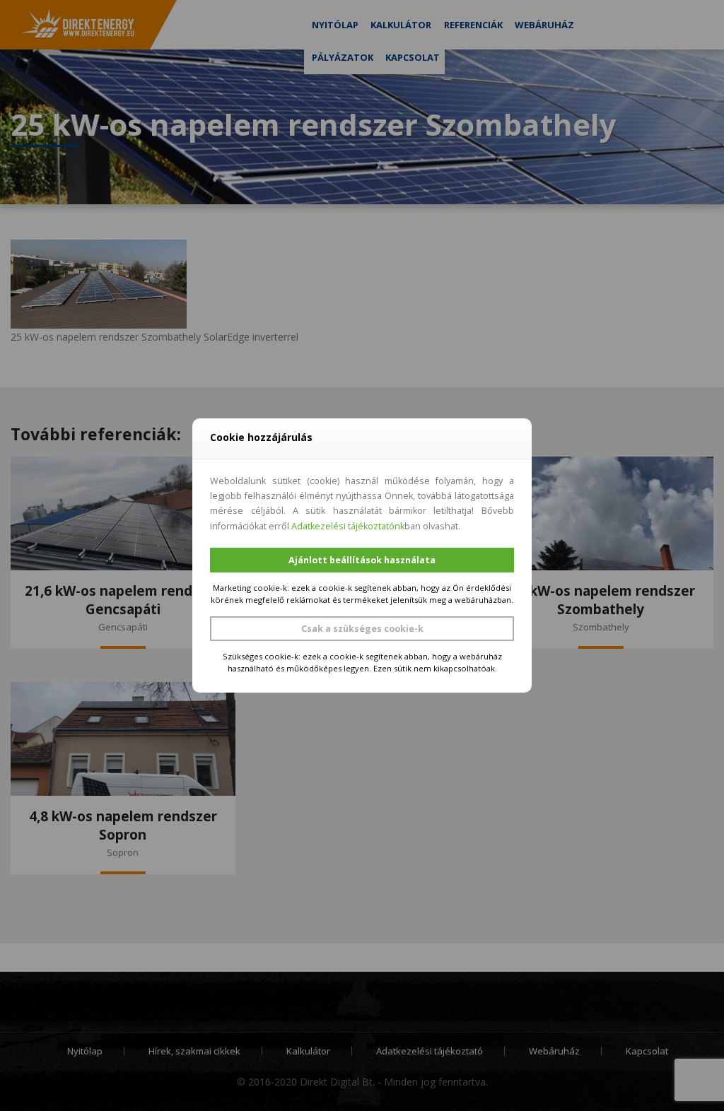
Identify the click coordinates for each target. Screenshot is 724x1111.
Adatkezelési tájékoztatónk (347, 526)
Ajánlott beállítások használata (362, 560)
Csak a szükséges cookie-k (362, 629)
